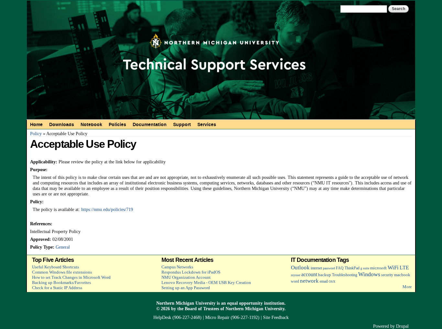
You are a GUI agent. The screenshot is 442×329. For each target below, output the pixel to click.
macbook (402, 274)
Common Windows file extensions (62, 272)
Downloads (61, 124)
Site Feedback (276, 317)
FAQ (340, 268)
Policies (117, 124)
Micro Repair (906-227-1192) (232, 317)
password (329, 268)
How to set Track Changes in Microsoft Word (71, 277)
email (324, 281)
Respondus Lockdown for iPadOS (190, 272)
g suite (364, 268)
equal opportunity (245, 303)
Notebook (91, 124)
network (309, 281)
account (309, 274)
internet (316, 268)
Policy (36, 133)
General (63, 247)
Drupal (402, 326)
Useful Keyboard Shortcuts (55, 266)
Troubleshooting (344, 275)
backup (324, 274)
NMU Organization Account (186, 277)
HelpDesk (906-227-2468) (177, 317)
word (295, 281)
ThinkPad (352, 268)
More (407, 286)
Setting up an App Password (185, 287)
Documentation (150, 124)
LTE (404, 267)
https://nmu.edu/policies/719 (107, 209)
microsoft (378, 267)
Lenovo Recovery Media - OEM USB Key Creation (206, 282)
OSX (332, 281)
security (387, 275)
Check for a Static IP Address (57, 287)
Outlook (300, 267)
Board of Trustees (202, 308)
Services (206, 124)
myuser (295, 275)
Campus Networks (177, 266)
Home (36, 124)
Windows (369, 274)
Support (182, 124)
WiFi (393, 267)
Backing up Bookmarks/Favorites (61, 282)
